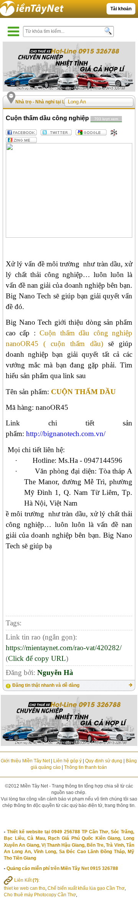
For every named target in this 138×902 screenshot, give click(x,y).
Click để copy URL (37, 658)
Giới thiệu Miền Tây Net (25, 760)
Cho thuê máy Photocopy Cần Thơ (40, 894)
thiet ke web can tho (24, 888)
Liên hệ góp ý (67, 760)
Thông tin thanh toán (85, 767)
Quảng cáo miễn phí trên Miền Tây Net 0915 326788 (62, 868)
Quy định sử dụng (103, 760)
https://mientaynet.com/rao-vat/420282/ (64, 648)
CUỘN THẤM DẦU (83, 392)
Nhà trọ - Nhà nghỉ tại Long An (47, 102)
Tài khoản (120, 8)
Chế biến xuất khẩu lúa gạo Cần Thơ (86, 888)
